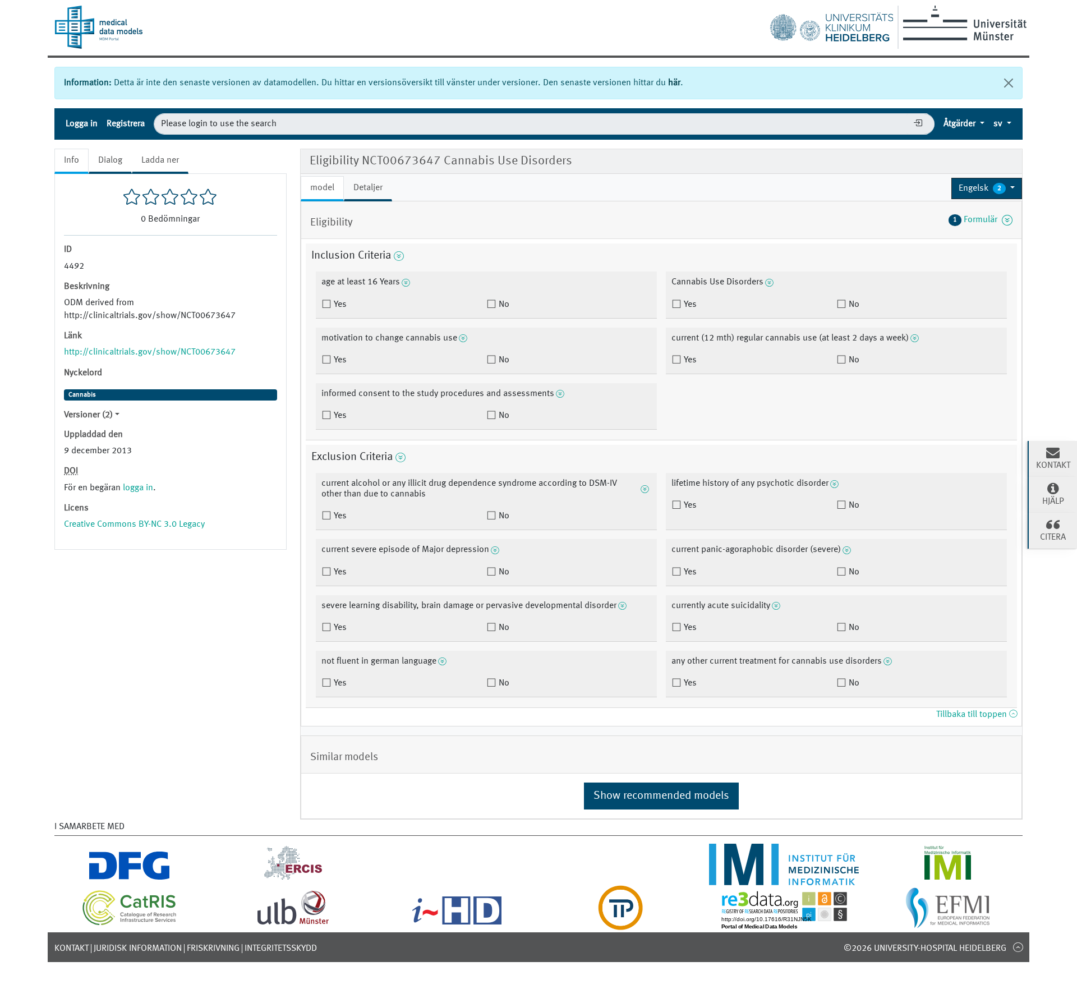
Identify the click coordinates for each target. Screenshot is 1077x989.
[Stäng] (1008, 83)
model (322, 187)
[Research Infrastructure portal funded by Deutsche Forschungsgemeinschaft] (129, 878)
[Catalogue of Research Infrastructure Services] (130, 923)
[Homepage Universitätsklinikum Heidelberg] (831, 24)
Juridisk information (138, 948)
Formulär (977, 219)
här (674, 83)
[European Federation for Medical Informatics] (948, 923)
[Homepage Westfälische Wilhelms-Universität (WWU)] (963, 23)
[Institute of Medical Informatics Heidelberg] (784, 878)
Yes (339, 304)
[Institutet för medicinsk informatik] (948, 878)
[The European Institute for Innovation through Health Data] (456, 923)
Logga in (82, 123)
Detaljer (368, 187)
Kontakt (71, 948)
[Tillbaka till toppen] (1018, 947)
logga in (138, 488)
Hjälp (1053, 501)
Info (71, 160)
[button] (986, 188)
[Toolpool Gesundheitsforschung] (620, 923)
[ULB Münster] (293, 923)
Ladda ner (160, 160)
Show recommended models (661, 796)
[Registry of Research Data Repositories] (784, 923)
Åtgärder (960, 123)
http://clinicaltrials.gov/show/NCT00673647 (150, 352)
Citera (1053, 537)
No (502, 304)
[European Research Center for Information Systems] (293, 878)
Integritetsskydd (281, 948)
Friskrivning (213, 948)
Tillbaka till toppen (972, 714)
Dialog (110, 160)
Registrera (126, 123)
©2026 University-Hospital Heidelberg (925, 948)
